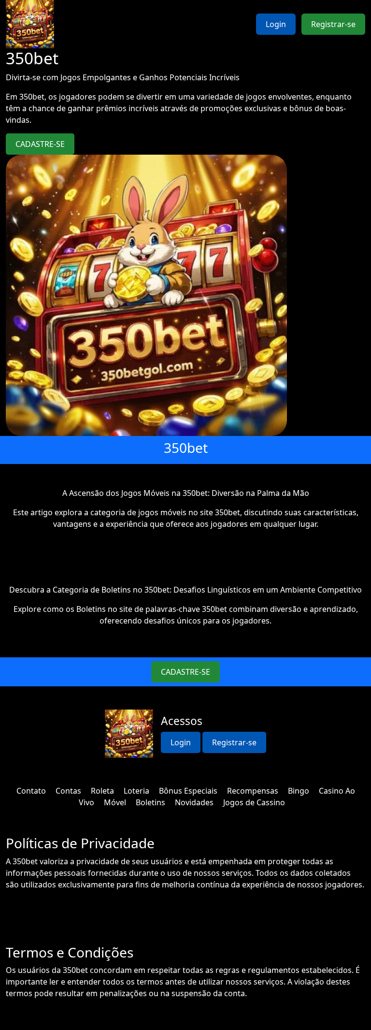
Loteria (136, 790)
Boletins (150, 802)
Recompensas (252, 790)
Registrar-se (333, 24)
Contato (31, 790)
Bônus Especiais (188, 790)
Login (276, 24)
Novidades (194, 802)
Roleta (102, 790)
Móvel (115, 802)
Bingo (298, 790)
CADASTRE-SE (40, 144)
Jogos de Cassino (254, 802)
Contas (68, 790)
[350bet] (30, 24)
